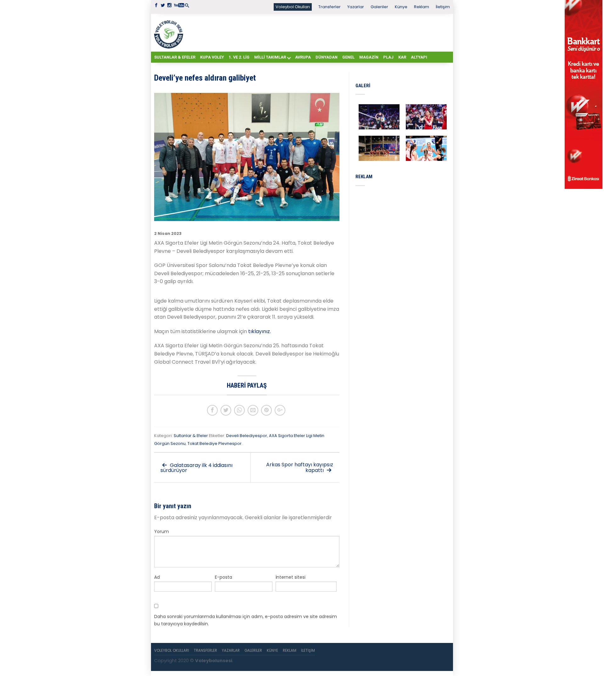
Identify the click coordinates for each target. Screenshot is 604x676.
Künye (401, 6)
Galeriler (379, 6)
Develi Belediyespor (246, 435)
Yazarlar (355, 6)
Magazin (368, 57)
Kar (402, 57)
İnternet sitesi (290, 577)
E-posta (223, 577)
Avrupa (303, 57)
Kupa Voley (212, 57)
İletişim (443, 6)
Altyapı (419, 57)
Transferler (329, 6)
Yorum (161, 531)
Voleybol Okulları (293, 6)
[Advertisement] (317, 32)
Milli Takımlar (270, 57)
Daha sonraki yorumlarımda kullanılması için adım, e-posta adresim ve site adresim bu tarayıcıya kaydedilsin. (245, 620)
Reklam (421, 6)
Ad (157, 577)
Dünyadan (327, 57)
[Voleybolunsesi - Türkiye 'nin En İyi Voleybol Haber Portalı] (170, 32)
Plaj (388, 57)
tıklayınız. (259, 331)
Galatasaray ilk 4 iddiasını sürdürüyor (196, 468)
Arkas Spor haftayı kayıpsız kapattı (299, 467)
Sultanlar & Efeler (174, 57)
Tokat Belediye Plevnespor (214, 443)
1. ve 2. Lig (239, 57)
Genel (348, 57)
